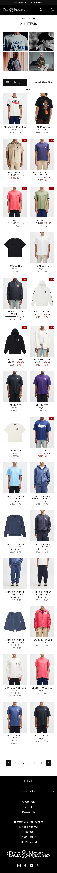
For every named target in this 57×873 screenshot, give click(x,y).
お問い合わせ (28, 836)
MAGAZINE (28, 811)
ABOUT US (28, 801)
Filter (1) (15, 82)
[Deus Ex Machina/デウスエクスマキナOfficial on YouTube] (31, 865)
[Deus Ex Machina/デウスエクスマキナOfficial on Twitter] (38, 865)
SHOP (28, 781)
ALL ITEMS (27, 18)
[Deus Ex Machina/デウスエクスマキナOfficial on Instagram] (19, 865)
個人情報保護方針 (28, 827)
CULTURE (29, 791)
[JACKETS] (41, 62)
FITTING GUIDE (28, 841)
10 (40, 762)
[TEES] (15, 41)
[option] (28, 3)
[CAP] (41, 41)
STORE (28, 806)
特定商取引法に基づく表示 (28, 822)
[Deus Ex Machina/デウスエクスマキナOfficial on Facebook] (25, 865)
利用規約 (28, 832)
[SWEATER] (15, 62)
